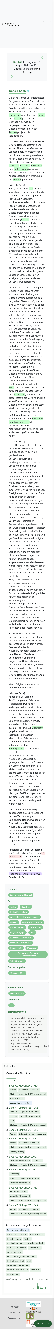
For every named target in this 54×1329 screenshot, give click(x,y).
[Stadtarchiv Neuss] (33, 1309)
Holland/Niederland (18, 912)
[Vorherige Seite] (42, 57)
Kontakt (15, 1306)
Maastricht (31, 948)
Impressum (15, 1312)
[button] (28, 91)
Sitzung (27, 72)
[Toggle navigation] (47, 24)
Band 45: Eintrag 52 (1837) (23, 1169)
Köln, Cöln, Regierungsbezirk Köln (24, 917)
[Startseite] (10, 24)
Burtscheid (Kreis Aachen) (21, 937)
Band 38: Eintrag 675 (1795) (23, 1129)
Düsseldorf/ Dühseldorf (32, 922)
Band (37, 68)
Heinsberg (25, 907)
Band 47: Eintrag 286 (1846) (23, 1205)
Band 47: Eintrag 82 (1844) (23, 1138)
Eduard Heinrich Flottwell (21, 895)
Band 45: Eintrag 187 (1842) (23, 1187)
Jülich (32, 932)
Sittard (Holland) (17, 961)
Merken (11, 1080)
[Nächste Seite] (12, 76)
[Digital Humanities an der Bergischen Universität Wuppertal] (30, 1316)
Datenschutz (15, 1318)
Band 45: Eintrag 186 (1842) (23, 1107)
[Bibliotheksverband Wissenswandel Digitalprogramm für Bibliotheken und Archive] (33, 1303)
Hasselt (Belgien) (17, 927)
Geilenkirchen (35, 927)
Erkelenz (13, 922)
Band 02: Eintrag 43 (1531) (23, 1156)
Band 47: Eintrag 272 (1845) (23, 1085)
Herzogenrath (16, 948)
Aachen (13, 907)
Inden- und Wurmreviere (20, 942)
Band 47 (17, 62)
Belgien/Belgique (17, 932)
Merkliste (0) (43, 1323)
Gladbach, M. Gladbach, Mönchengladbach (28, 954)
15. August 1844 (17, 973)
